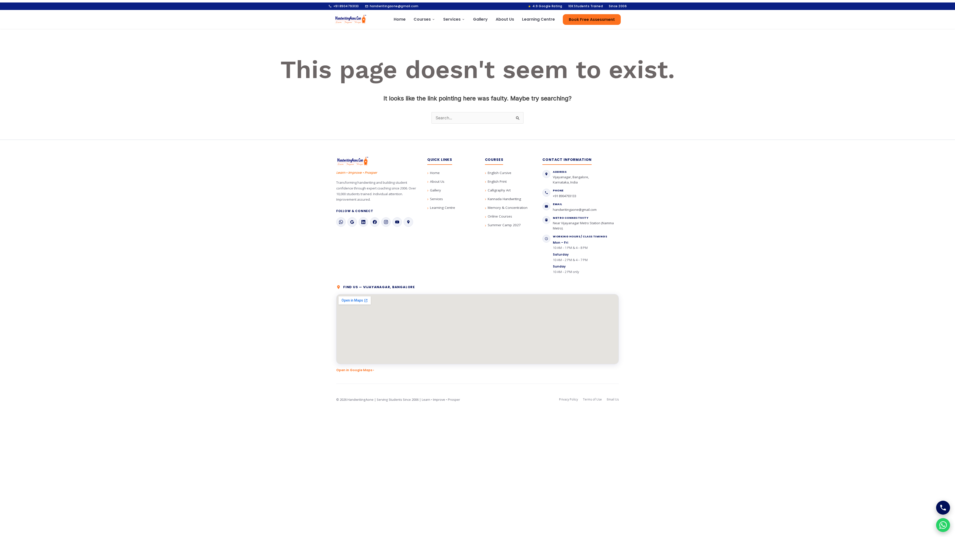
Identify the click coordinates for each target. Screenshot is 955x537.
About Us (505, 19)
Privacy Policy (568, 399)
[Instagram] (386, 222)
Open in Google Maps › (355, 370)
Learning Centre (538, 19)
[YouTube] (397, 222)
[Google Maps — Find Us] (408, 222)
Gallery (480, 19)
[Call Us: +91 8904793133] (943, 508)
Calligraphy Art (499, 190)
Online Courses (500, 216)
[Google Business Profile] (352, 222)
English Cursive (499, 173)
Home (400, 19)
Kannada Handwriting (504, 199)
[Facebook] (375, 222)
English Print (497, 181)
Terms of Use (592, 399)
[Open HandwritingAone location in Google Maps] (477, 329)
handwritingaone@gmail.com (392, 6)
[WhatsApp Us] (943, 525)
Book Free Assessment (592, 19)
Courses (424, 19)
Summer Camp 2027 (504, 225)
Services (454, 19)
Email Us (613, 399)
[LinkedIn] (363, 222)
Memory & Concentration (507, 207)
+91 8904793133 (343, 6)
